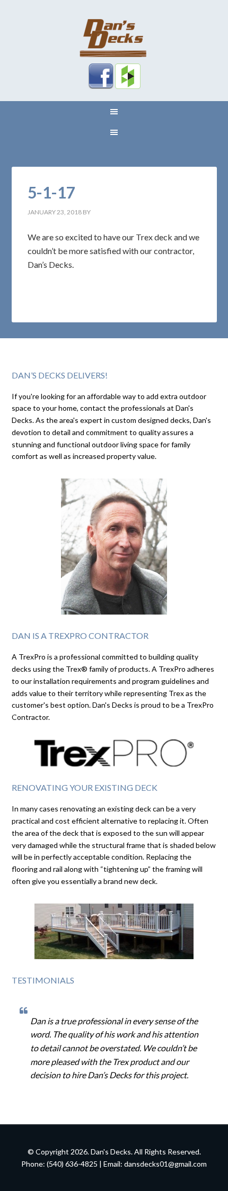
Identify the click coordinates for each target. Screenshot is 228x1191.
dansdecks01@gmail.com (165, 1163)
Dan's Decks (114, 37)
